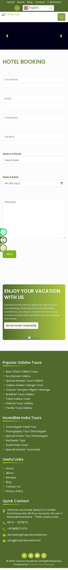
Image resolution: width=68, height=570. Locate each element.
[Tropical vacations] (11, 14)
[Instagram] (44, 555)
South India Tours (17, 445)
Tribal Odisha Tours (18, 399)
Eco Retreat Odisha (18, 376)
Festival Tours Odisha (19, 403)
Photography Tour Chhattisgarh (26, 431)
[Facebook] (24, 555)
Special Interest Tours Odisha (24, 380)
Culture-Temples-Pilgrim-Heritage (28, 390)
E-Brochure (54, 2)
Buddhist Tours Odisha (20, 394)
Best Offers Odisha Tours (22, 371)
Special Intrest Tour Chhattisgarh (27, 436)
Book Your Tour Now (21, 325)
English (33, 7)
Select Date (10, 177)
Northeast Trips (15, 440)
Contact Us (13, 486)
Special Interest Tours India (23, 449)
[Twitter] (31, 555)
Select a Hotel (12, 154)
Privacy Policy (14, 491)
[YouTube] (37, 555)
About (20, 2)
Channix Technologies (41, 564)
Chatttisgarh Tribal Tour (21, 427)
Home (10, 2)
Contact (40, 2)
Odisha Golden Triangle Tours (24, 385)
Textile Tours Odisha (19, 408)
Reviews (11, 477)
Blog (29, 2)
